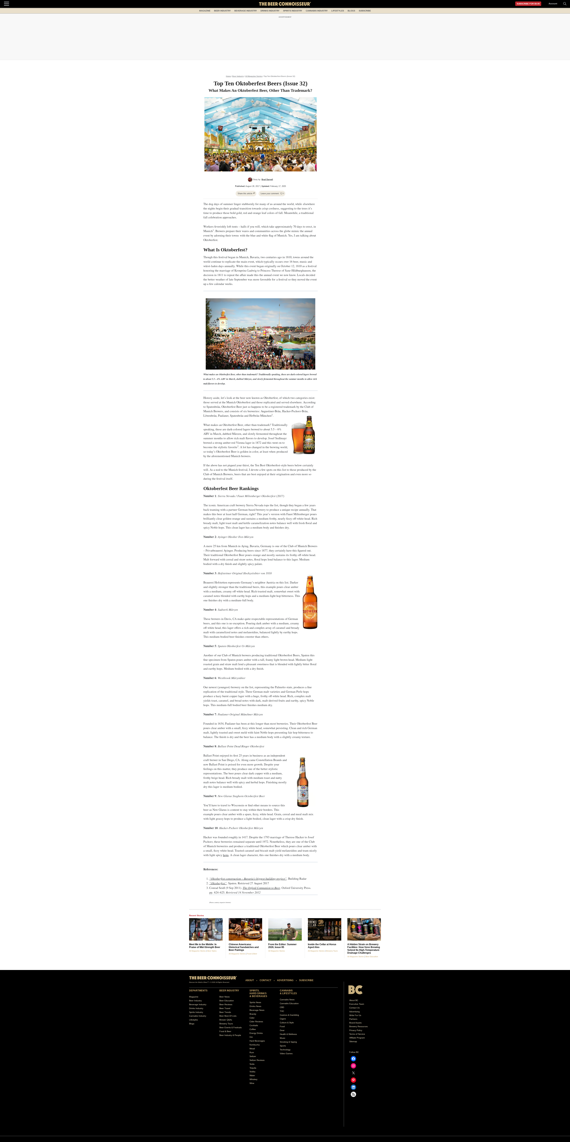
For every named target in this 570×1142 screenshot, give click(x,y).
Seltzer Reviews (257, 1060)
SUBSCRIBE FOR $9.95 (528, 4)
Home (228, 76)
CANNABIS (286, 990)
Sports (283, 1046)
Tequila (253, 1068)
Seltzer (253, 1056)
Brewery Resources (358, 1026)
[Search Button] (563, 4)
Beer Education (372, 957)
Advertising (354, 1011)
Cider (252, 1017)
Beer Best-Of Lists (227, 1016)
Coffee (253, 1029)
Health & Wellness (288, 1034)
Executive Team (356, 1004)
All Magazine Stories (253, 76)
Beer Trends (225, 1012)
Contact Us (354, 1008)
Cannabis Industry (317, 11)
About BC (353, 1000)
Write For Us (355, 1015)
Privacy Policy (355, 1030)
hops (226, 855)
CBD (282, 1007)
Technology (285, 1049)
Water (252, 1075)
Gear (282, 1030)
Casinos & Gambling (289, 1015)
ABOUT (249, 980)
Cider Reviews (256, 1021)
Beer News (224, 997)
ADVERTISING (285, 980)
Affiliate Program (357, 1038)
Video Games (286, 1053)
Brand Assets (355, 1023)
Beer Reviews (225, 1004)
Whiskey (253, 1079)
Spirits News (255, 1002)
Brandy (253, 1014)
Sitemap (353, 1041)
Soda (252, 1064)
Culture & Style (287, 1022)
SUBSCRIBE (306, 980)
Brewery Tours (332, 951)
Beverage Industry (245, 11)
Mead (252, 1048)
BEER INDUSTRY (229, 990)
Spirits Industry (292, 11)
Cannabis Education (289, 1003)
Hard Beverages (257, 1041)
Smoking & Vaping (288, 1042)
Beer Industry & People (230, 1035)
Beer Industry (222, 11)
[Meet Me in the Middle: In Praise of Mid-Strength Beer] (206, 929)
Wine (252, 1083)
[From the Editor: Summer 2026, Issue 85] (285, 929)
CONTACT (265, 980)
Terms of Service (357, 1034)
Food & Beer (252, 954)
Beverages (259, 996)
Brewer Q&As (225, 1020)
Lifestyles (337, 11)
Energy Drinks (256, 1033)
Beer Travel (224, 1008)
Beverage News (257, 1010)
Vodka (252, 1071)
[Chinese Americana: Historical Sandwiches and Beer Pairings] (245, 929)
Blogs (351, 11)
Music (282, 1038)
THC (282, 1011)
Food (282, 1026)
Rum (252, 1052)
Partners (353, 1019)
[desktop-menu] (7, 3)
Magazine (204, 11)
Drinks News (255, 1006)
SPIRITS (254, 990)
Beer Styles (212, 951)
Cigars (283, 1019)
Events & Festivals (233, 1027)
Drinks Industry (270, 11)
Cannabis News (287, 999)
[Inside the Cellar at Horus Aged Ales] (324, 929)
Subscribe (365, 11)
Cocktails (254, 1025)
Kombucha (255, 1045)
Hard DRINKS (258, 993)
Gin (251, 1037)
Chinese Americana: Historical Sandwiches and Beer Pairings (244, 947)
